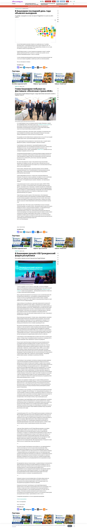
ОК (67, 1)
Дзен (54, 1)
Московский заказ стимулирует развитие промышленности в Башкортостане (62, 4)
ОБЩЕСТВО (17, 86)
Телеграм (62, 1)
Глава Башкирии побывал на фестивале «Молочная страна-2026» (31, 4)
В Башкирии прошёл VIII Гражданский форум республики (48, 4)
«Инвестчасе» (40, 149)
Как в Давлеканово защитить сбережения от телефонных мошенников (43, 6)
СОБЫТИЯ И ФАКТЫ (18, 8)
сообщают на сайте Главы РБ (44, 124)
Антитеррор (48, 1)
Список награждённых (21, 499)
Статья (13, 3)
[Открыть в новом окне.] (20, 67)
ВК (57, 1)
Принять (69, 525)
